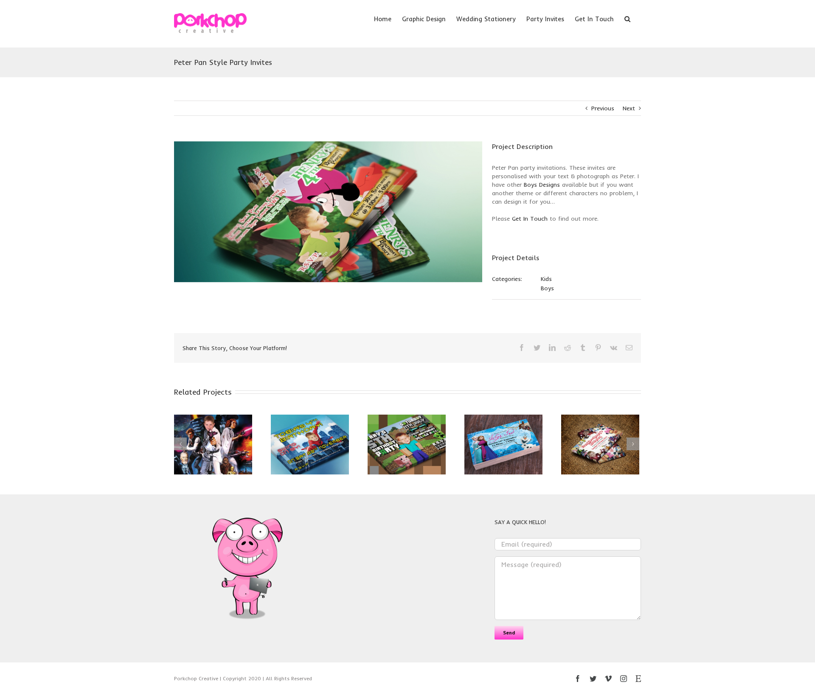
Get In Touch (530, 218)
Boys (547, 288)
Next (629, 108)
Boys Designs (542, 184)
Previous (602, 108)
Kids (546, 279)
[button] (627, 18)
